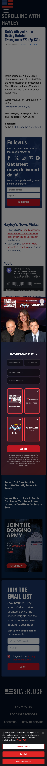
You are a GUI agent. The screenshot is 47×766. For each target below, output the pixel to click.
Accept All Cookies (23, 761)
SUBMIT (23, 448)
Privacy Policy (22, 740)
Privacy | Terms (23, 466)
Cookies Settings (23, 747)
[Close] (42, 301)
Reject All (23, 754)
